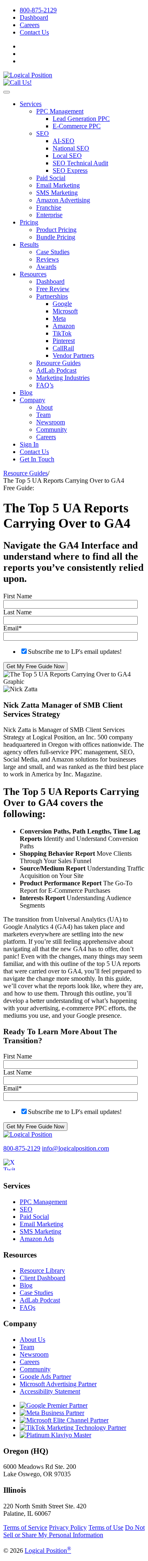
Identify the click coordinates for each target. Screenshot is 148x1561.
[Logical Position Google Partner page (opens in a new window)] (54, 1405)
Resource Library (42, 1270)
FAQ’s (44, 385)
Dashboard (34, 17)
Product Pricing (56, 229)
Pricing (29, 222)
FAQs (27, 1307)
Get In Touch (37, 459)
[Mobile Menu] (6, 92)
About (44, 407)
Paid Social (50, 177)
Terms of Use (105, 1527)
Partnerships (52, 296)
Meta (59, 318)
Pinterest (64, 340)
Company (32, 399)
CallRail (63, 348)
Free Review (52, 288)
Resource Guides (58, 362)
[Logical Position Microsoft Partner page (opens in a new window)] (64, 1420)
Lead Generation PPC (81, 118)
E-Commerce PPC (77, 126)
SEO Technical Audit (80, 163)
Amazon (64, 325)
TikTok (62, 333)
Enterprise (49, 214)
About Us (32, 1339)
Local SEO (67, 155)
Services (31, 103)
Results (29, 244)
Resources (33, 274)
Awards (46, 266)
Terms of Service (25, 1527)
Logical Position (48, 1550)
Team (43, 414)
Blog (26, 392)
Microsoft (65, 311)
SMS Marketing (57, 192)
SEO (42, 133)
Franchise (48, 207)
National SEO (71, 148)
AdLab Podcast (56, 370)
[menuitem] (82, 10)
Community (51, 429)
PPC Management (59, 111)
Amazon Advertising (63, 200)
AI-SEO (63, 140)
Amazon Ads (37, 1238)
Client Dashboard (42, 1277)
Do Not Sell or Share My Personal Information (74, 1531)
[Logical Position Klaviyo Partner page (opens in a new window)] (55, 1434)
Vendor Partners (73, 355)
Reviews (47, 259)
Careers (29, 24)
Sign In (29, 444)
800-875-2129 (38, 10)
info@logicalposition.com (75, 1148)
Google (62, 303)
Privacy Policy (68, 1527)
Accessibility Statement (50, 1391)
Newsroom (50, 422)
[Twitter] (13, 1169)
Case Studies (52, 251)
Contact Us (34, 32)
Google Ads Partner (45, 1376)
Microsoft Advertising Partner (58, 1383)
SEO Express (70, 170)
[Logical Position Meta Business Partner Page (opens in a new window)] (52, 1412)
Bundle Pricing (55, 237)
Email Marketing (58, 185)
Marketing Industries (63, 377)
